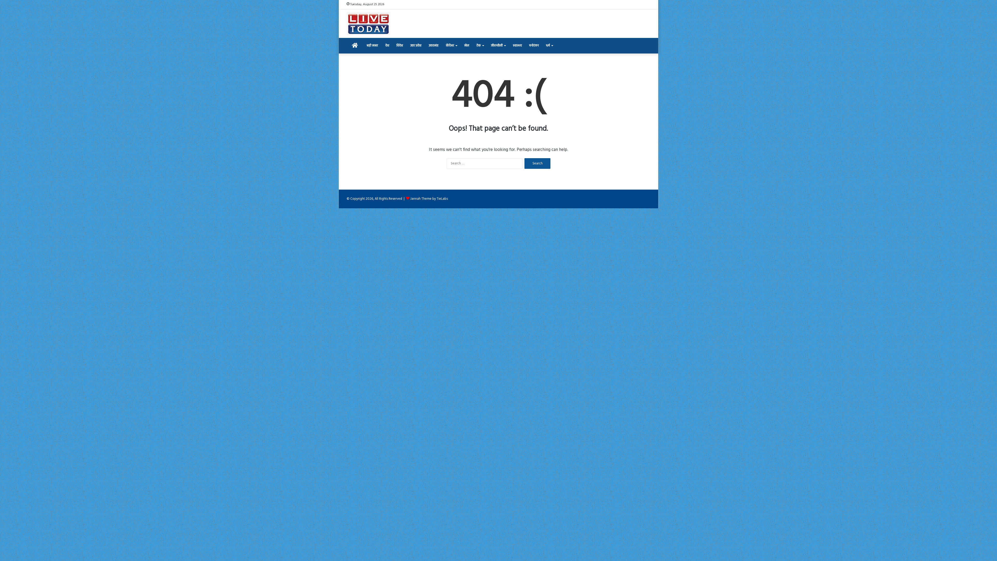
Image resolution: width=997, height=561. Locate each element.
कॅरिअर (450, 45)
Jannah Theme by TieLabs (429, 199)
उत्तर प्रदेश (415, 45)
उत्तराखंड (434, 45)
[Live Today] (368, 23)
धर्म (548, 45)
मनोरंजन (534, 45)
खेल (466, 45)
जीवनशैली (497, 45)
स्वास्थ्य (517, 45)
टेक (478, 45)
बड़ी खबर (372, 45)
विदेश (399, 45)
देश (387, 45)
